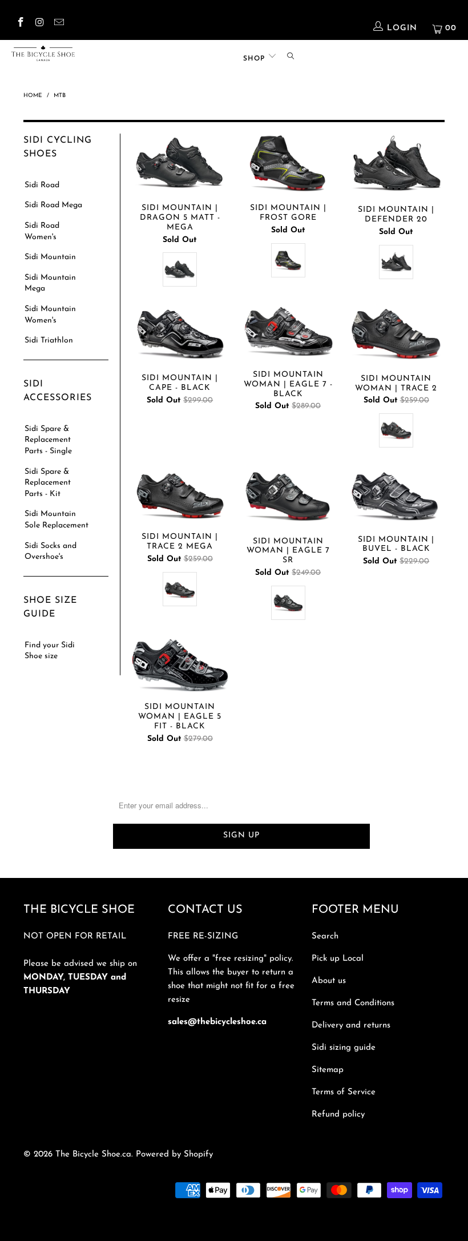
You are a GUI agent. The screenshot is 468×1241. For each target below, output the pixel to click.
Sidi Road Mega (53, 205)
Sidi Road (42, 185)
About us (329, 981)
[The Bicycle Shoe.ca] (43, 53)
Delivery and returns (351, 1025)
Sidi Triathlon (49, 340)
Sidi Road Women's (42, 231)
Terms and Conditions (353, 1003)
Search (325, 936)
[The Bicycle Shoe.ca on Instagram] (39, 24)
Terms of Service (344, 1092)
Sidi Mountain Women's (50, 315)
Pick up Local (338, 958)
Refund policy (338, 1114)
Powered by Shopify (174, 1154)
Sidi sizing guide (344, 1047)
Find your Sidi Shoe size (50, 651)
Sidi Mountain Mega (50, 283)
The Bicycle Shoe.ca (93, 1154)
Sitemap (328, 1070)
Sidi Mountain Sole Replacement (56, 520)
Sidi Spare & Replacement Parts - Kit (48, 483)
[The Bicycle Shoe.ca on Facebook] (20, 24)
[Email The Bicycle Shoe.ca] (58, 24)
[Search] (290, 56)
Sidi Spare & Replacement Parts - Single (48, 440)
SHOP (255, 58)
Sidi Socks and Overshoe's (50, 552)
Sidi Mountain (50, 257)
